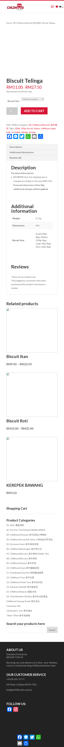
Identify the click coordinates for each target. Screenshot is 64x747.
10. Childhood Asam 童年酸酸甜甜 (22, 568)
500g (23, 128)
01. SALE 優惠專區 (15, 525)
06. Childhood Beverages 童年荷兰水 (24, 549)
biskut (37, 128)
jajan (53, 128)
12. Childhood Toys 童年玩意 (20, 577)
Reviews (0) (15, 157)
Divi (52, 739)
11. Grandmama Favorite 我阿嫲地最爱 (24, 572)
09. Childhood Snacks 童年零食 (21, 563)
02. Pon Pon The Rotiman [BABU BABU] (25, 530)
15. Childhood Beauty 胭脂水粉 (21, 591)
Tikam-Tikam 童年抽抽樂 (18, 615)
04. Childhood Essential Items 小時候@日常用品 (29, 539)
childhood (45, 128)
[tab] (32, 147)
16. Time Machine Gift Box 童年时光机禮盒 (27, 596)
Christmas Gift (13, 606)
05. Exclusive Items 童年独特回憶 (22, 544)
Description (16, 147)
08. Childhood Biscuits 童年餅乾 (27, 23)
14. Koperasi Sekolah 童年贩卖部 (22, 587)
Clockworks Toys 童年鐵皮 (19, 610)
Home (9, 23)
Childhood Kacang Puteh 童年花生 (23, 601)
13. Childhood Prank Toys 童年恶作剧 (24, 582)
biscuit (30, 128)
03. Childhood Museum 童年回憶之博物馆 (26, 534)
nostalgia (15, 132)
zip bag (32, 132)
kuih (8, 132)
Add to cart (34, 111)
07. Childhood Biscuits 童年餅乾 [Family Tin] (27, 553)
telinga (24, 132)
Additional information (22, 152)
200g (17, 128)
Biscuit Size (13, 101)
